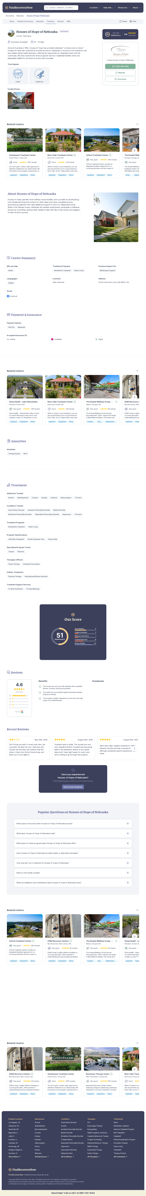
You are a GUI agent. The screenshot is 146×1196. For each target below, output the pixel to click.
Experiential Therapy (94, 1150)
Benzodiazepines (41, 1129)
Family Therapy (92, 1153)
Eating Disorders (67, 1153)
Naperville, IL (13, 1133)
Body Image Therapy (94, 1126)
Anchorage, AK (14, 1146)
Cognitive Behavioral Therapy (98, 1136)
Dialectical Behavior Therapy (97, 1143)
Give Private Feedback (73, 787)
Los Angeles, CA (14, 1122)
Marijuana (38, 1153)
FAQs (68, 21)
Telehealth (117, 1150)
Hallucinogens (40, 1143)
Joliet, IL (11, 1136)
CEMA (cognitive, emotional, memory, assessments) (97, 1133)
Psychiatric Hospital (120, 1143)
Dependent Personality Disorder (72, 1143)
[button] (73, 823)
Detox (116, 1122)
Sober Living (78, 270)
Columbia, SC (13, 1143)
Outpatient (117, 1136)
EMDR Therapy (92, 1146)
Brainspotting (92, 1129)
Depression (66, 514)
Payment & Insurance (25, 21)
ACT (89, 1122)
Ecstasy (37, 1136)
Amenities (40, 21)
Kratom (37, 1150)
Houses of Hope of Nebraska (38, 16)
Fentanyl (54, 498)
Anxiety (63, 1126)
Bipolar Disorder (59, 510)
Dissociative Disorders (69, 1150)
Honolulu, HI (13, 1153)
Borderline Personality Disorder (20, 514)
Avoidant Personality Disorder (71, 1129)
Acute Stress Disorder (69, 1122)
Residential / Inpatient (121, 1126)
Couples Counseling (94, 1139)
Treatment (51, 21)
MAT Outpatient (119, 1133)
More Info (129, 131)
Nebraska (20, 16)
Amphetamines (22, 498)
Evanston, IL (13, 1139)
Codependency (66, 1139)
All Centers (10, 16)
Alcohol (11, 498)
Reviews (61, 21)
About (12, 21)
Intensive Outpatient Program (124, 1129)
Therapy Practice (120, 1153)
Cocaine (35, 498)
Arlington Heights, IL (15, 1150)
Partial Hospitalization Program (124, 1139)
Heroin (37, 1146)
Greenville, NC (14, 1129)
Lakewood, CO (14, 1126)
